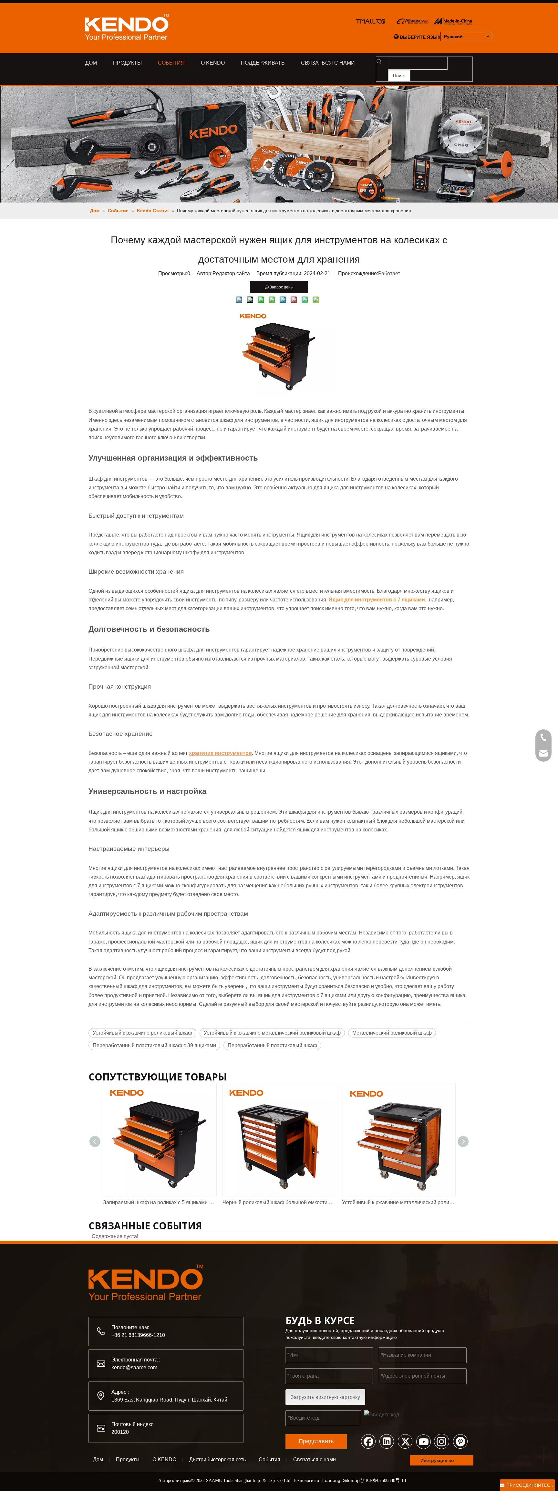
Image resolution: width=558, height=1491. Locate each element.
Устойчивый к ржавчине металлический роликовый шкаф (272, 1033)
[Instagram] (442, 1441)
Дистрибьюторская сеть (217, 1459)
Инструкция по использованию (439, 1461)
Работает (389, 273)
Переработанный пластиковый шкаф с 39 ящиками (154, 1045)
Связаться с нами (314, 1459)
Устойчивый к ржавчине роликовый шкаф (142, 1033)
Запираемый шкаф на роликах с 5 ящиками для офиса (159, 1202)
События (269, 1459)
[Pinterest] (460, 1441)
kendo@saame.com (134, 1367)
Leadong (331, 1480)
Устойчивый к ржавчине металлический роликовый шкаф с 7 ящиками (398, 1202)
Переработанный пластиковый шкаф (272, 1045)
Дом (98, 1459)
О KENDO (164, 1459)
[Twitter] (405, 1441)
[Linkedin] (386, 1441)
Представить (316, 1441)
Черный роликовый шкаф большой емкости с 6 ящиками (279, 1202)
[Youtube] (423, 1441)
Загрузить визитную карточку (325, 1397)
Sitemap (351, 1480)
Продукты (128, 1459)
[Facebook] (368, 1441)
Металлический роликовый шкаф (392, 1033)
